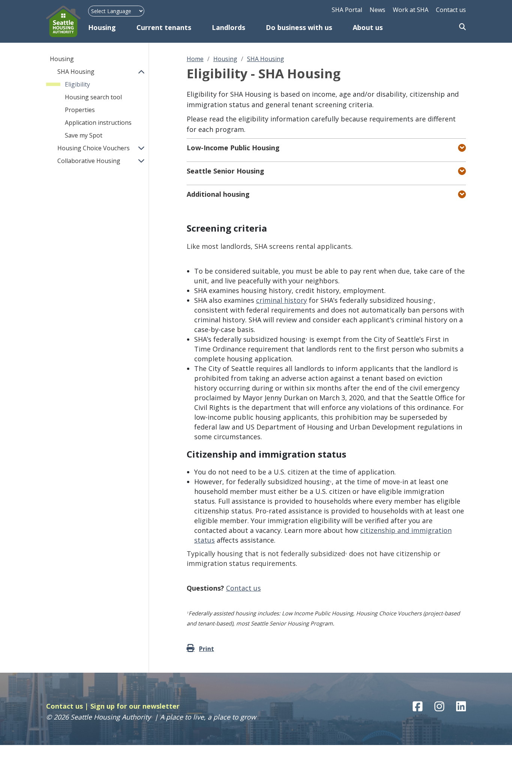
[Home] (67, 21)
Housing (102, 27)
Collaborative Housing (88, 161)
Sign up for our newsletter (135, 706)
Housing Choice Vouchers (93, 148)
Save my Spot (83, 135)
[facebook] (417, 706)
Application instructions (98, 122)
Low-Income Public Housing (233, 147)
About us (368, 27)
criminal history (281, 300)
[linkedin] (461, 706)
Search (462, 27)
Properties (80, 110)
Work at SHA (410, 10)
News (377, 10)
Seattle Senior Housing (225, 170)
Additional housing (218, 194)
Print (206, 649)
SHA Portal (347, 10)
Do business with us (299, 27)
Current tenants (163, 27)
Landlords (228, 27)
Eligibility (77, 84)
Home (195, 59)
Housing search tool (93, 97)
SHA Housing (75, 71)
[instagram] (439, 706)
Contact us (451, 10)
